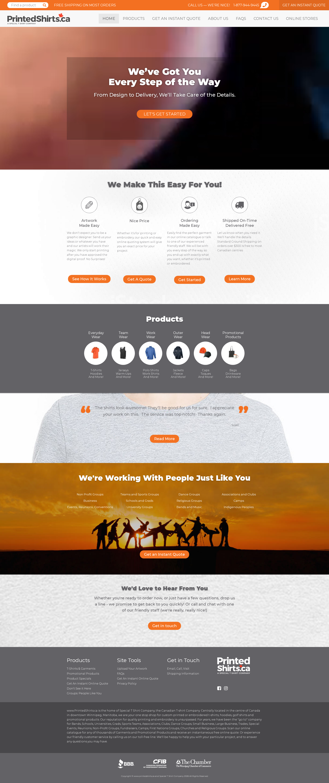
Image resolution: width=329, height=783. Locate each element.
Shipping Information (183, 673)
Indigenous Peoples (239, 507)
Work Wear (150, 335)
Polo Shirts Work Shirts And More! (150, 373)
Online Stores (302, 18)
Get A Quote (139, 279)
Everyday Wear (96, 335)
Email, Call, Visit (178, 668)
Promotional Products (233, 335)
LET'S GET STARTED (165, 114)
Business (90, 500)
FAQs (241, 18)
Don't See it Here (79, 688)
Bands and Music (189, 507)
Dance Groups (189, 494)
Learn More (240, 279)
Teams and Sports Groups (139, 494)
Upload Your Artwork (132, 668)
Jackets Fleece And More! (178, 373)
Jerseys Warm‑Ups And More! (123, 373)
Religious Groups (189, 500)
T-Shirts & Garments (81, 668)
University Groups (140, 507)
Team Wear (123, 335)
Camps (239, 500)
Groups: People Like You (84, 693)
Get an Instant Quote (176, 18)
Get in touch (164, 626)
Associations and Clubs (239, 494)
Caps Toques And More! (205, 373)
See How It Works (89, 279)
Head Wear (205, 335)
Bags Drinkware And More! (233, 373)
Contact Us (266, 18)
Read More (164, 438)
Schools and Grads (139, 500)
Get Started (189, 280)
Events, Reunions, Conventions (90, 507)
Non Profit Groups (90, 494)
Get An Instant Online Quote (87, 683)
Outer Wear (178, 335)
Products (134, 18)
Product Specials (79, 678)
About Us (218, 18)
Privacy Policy (126, 683)
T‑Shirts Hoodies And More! (96, 373)
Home (108, 18)
